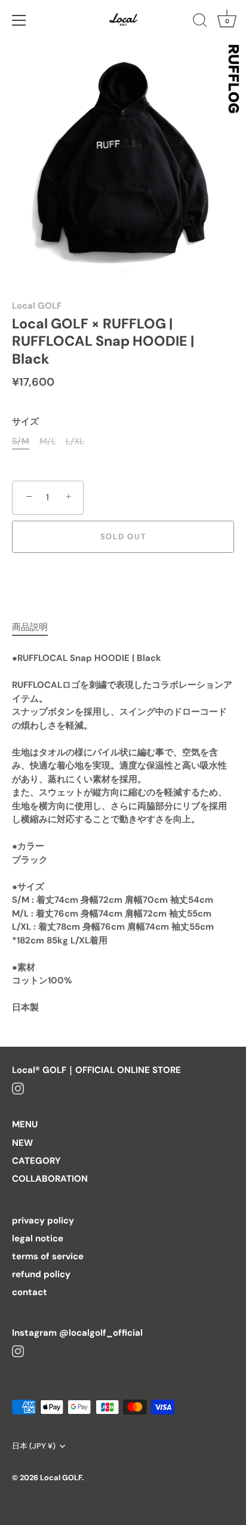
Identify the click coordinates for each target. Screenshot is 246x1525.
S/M (20, 441)
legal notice (37, 1238)
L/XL (75, 441)
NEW (22, 1143)
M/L (47, 441)
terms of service (48, 1256)
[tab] (36, 627)
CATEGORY (36, 1161)
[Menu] (19, 20)
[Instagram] (18, 1088)
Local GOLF (36, 306)
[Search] (200, 22)
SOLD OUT (123, 536)
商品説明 (30, 627)
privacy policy (43, 1220)
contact (29, 1292)
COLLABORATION (50, 1179)
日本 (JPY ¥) (34, 1446)
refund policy (41, 1274)
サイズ (25, 421)
